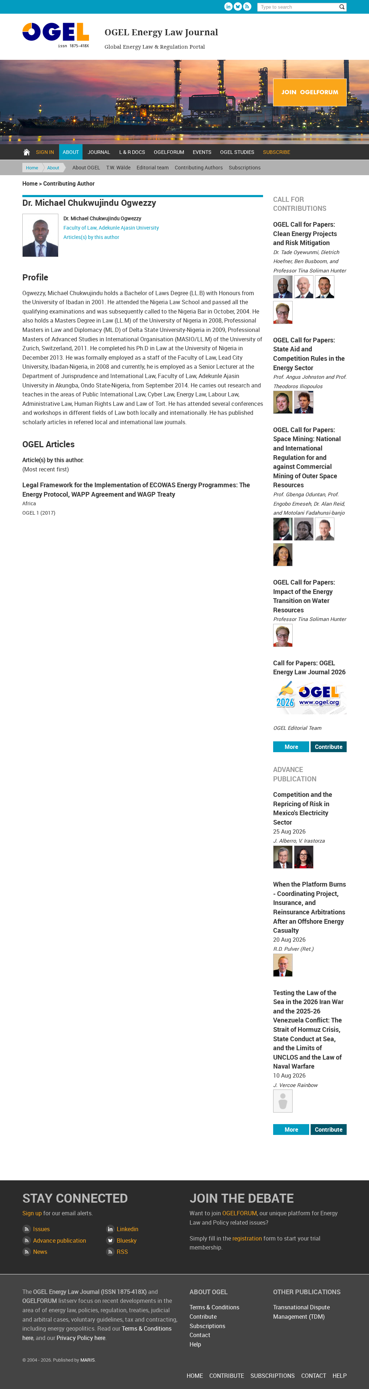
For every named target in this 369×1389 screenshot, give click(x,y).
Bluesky (238, 6)
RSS (122, 1252)
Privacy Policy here (81, 1338)
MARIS (87, 1360)
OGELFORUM (169, 151)
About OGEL (86, 167)
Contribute (328, 747)
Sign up (32, 1213)
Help (195, 1344)
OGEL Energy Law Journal (59, 36)
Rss (247, 6)
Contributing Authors (199, 167)
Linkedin (228, 6)
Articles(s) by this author (91, 237)
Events (202, 151)
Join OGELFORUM (310, 93)
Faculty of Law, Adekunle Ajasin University (111, 227)
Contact (200, 1335)
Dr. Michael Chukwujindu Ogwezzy (102, 218)
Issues (41, 1229)
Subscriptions (245, 167)
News (40, 1252)
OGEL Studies (237, 151)
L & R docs (132, 151)
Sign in (45, 151)
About (71, 151)
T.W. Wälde (118, 167)
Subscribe (276, 151)
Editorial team (153, 167)
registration (247, 1238)
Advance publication (59, 1240)
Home (26, 152)
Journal (99, 151)
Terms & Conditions (214, 1307)
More (291, 747)
